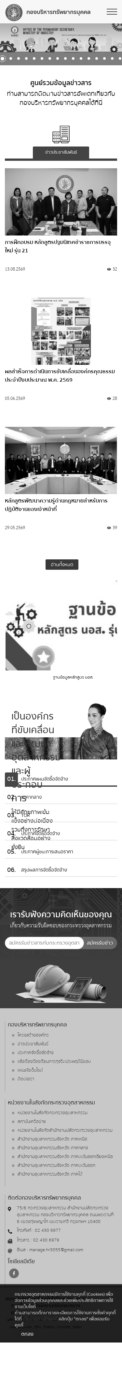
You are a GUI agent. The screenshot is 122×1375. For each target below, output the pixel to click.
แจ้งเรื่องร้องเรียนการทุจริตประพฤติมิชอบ (54, 1061)
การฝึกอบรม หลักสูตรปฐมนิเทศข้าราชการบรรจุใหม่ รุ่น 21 (58, 246)
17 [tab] (112, 58)
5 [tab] (18, 58)
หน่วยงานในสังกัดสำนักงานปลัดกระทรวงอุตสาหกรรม (65, 1130)
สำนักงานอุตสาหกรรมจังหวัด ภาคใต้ (50, 1174)
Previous (8, 36)
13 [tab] (81, 58)
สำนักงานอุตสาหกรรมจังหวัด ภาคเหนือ (52, 1139)
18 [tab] (120, 58)
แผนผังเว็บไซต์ (30, 1070)
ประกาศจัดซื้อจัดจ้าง (36, 1052)
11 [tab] (65, 58)
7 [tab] (34, 58)
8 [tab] (42, 58)
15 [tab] (96, 58)
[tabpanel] (61, 37)
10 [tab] (57, 58)
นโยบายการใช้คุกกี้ (40, 1319)
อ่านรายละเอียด (24, 285)
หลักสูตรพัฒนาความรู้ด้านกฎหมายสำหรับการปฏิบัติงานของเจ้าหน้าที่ (56, 505)
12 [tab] (73, 58)
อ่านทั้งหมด (62, 564)
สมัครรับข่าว (100, 943)
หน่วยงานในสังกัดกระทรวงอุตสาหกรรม (53, 1112)
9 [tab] (49, 58)
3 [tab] (2, 58)
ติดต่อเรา (26, 1079)
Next (113, 36)
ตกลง (27, 1334)
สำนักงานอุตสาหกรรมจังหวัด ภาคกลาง (53, 1148)
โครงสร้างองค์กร (33, 1035)
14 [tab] (89, 58)
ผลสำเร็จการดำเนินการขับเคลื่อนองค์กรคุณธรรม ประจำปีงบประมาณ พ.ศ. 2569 (60, 375)
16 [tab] (104, 58)
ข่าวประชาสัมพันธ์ (33, 1044)
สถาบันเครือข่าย (32, 1121)
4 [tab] (10, 58)
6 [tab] (26, 58)
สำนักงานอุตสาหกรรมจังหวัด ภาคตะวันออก (56, 1165)
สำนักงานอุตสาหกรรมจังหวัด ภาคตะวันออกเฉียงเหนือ (65, 1156)
